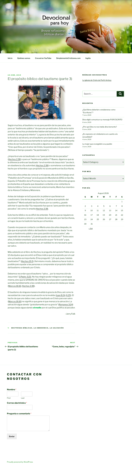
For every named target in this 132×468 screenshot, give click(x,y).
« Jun (91, 228)
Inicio (10, 58)
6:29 (68, 295)
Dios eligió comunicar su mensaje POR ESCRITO (102, 119)
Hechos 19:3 (27, 261)
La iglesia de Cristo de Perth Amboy (96, 80)
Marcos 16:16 (14, 286)
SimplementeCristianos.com (68, 58)
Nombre (11, 389)
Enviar (12, 436)
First (9, 398)
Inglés (88, 58)
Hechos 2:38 (14, 159)
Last (22, 398)
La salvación (57, 328)
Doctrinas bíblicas (21, 328)
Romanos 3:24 (66, 304)
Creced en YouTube (43, 58)
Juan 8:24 (60, 295)
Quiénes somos (23, 58)
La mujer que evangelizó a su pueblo (97, 144)
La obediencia (41, 328)
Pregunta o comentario (19, 413)
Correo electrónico (17, 403)
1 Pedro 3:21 (25, 277)
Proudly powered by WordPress (20, 462)
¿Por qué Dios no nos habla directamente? (99, 127)
